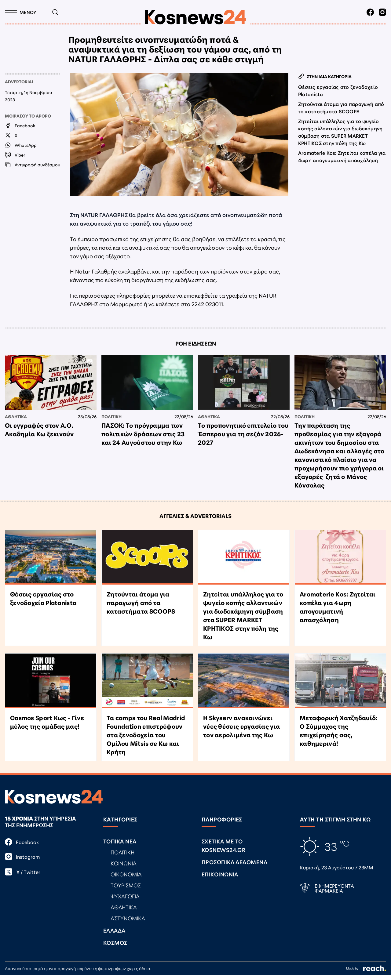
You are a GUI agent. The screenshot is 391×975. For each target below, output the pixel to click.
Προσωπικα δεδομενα (234, 862)
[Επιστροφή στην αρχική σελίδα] (195, 17)
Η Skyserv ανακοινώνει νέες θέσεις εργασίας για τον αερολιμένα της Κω (241, 726)
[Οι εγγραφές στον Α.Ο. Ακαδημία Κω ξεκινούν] (51, 382)
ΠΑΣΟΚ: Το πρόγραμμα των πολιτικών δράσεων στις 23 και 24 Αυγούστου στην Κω (143, 433)
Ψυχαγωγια (125, 896)
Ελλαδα (114, 930)
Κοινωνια (124, 863)
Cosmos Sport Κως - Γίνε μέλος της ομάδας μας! (47, 721)
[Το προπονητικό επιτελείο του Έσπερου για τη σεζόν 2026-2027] (244, 382)
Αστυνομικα (128, 918)
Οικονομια (126, 874)
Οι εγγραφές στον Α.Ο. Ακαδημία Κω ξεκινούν (39, 429)
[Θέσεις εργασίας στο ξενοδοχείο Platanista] (50, 557)
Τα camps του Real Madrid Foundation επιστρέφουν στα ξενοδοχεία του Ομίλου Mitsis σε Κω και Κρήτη (146, 734)
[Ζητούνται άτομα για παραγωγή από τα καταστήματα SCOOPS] (147, 557)
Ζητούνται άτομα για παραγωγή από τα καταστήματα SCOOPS (341, 107)
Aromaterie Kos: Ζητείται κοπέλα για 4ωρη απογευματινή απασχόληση (342, 156)
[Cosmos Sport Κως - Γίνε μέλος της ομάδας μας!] (50, 681)
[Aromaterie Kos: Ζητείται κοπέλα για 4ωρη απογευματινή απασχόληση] (340, 557)
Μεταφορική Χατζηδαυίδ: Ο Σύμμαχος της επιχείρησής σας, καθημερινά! (339, 730)
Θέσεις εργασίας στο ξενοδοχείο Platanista (338, 90)
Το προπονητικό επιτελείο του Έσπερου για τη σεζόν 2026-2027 (243, 433)
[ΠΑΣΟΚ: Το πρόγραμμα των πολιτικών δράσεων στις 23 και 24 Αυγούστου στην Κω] (147, 382)
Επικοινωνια (220, 874)
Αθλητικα (16, 416)
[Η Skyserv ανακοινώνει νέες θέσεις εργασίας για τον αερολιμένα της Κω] (243, 681)
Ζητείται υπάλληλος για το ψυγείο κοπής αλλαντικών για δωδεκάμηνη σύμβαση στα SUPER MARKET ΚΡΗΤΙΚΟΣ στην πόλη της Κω (340, 131)
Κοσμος (115, 942)
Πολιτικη (111, 416)
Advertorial (19, 81)
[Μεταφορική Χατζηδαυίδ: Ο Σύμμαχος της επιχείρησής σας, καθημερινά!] (340, 681)
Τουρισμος (126, 885)
